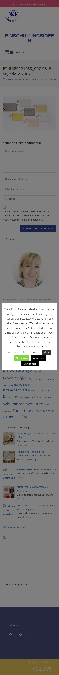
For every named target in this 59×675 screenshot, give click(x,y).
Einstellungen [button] (30, 363)
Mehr (46, 352)
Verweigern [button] (38, 357)
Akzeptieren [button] (22, 357)
